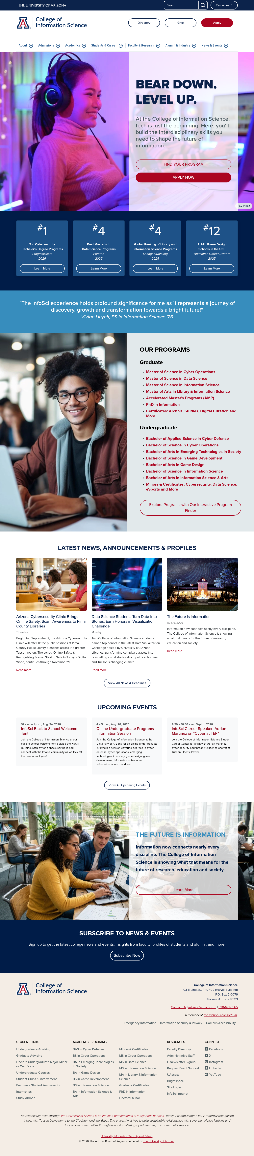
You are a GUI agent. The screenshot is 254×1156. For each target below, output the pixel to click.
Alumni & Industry (177, 45)
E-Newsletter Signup (181, 1062)
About (23, 45)
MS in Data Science (132, 1062)
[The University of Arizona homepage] (42, 5)
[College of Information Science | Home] (51, 23)
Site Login (174, 1087)
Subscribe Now (127, 955)
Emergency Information (140, 1023)
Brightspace (175, 1081)
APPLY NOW (183, 177)
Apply (217, 23)
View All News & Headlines (127, 683)
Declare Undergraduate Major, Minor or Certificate (41, 1064)
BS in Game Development (91, 1079)
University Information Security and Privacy (127, 1136)
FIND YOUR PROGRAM (184, 164)
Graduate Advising (29, 1056)
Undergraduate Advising (33, 1049)
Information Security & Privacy (181, 1023)
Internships (24, 1092)
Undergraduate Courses (33, 1073)
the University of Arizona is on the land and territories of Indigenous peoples (112, 1116)
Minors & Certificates (133, 1049)
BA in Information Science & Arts (92, 1094)
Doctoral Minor (129, 1098)
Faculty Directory (179, 1049)
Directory (144, 23)
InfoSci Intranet (177, 1094)
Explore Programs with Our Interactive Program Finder (190, 507)
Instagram (216, 1062)
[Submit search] (203, 5)
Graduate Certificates (134, 1085)
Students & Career (104, 45)
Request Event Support (183, 1068)
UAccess (173, 1075)
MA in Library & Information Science (138, 1077)
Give (180, 23)
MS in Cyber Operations (135, 1056)
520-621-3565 (228, 1007)
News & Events (211, 45)
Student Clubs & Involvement (36, 1079)
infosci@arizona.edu (202, 1007)
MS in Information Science (137, 1068)
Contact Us (178, 1007)
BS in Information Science (91, 1085)
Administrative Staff (180, 1056)
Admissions (46, 45)
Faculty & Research (141, 45)
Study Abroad (25, 1098)
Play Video (243, 206)
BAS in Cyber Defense (88, 1049)
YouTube (215, 1075)
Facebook (216, 1049)
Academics (72, 45)
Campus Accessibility (221, 1023)
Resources (223, 5)
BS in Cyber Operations (89, 1056)
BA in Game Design (86, 1073)
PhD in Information (132, 1092)
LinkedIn (215, 1068)
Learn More (42, 268)
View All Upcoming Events (127, 785)
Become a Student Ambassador (38, 1085)
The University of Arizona (158, 1141)
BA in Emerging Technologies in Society (93, 1064)
